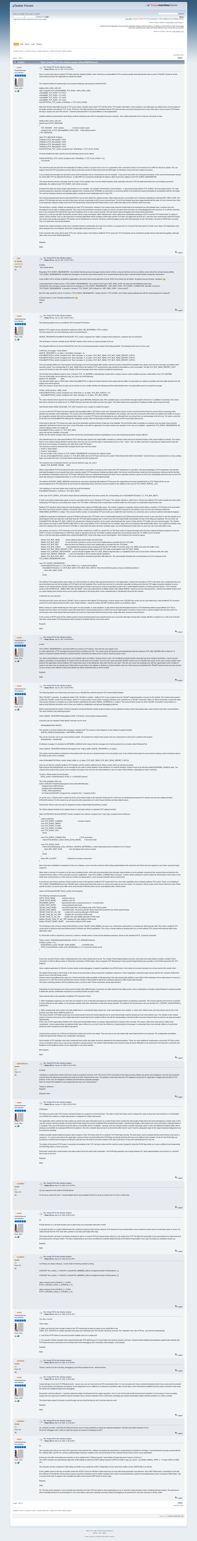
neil (18, 258)
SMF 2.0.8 (89, 1531)
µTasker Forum (23, 5)
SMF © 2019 (98, 1531)
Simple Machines (107, 1531)
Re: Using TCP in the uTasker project (58, 67)
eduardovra (22, 1063)
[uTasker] (18, 91)
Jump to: (162, 1516)
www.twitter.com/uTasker (174, 22)
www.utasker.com (178, 31)
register (37, 14)
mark (19, 67)
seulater (20, 1183)
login (31, 14)
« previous (176, 55)
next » (182, 55)
